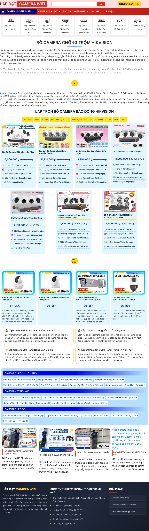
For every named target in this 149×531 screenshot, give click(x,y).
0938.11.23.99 (129, 4)
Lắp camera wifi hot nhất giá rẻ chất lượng (23, 415)
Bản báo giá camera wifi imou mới (76, 379)
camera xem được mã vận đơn (109, 379)
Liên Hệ (108, 11)
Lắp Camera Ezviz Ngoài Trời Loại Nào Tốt (18, 452)
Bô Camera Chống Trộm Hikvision (75, 42)
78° (67, 119)
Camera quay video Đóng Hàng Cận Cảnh (125, 385)
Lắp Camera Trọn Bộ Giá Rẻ (124, 415)
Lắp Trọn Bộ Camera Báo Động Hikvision (74, 111)
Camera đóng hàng (120, 497)
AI (52, 119)
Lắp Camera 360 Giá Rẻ (57, 415)
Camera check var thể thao (124, 504)
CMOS (123, 119)
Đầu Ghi (95, 11)
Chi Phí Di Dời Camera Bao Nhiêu (56, 455)
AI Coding (99, 119)
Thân (116, 119)
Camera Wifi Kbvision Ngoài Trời (122, 397)
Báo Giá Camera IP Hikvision (54, 385)
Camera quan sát (48, 11)
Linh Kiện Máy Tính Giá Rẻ (15, 421)
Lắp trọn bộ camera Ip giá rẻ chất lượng (90, 415)
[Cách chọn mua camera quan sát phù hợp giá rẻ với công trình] (145, 26)
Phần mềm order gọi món (123, 511)
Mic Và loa (27, 119)
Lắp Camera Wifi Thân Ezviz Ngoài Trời (21, 397)
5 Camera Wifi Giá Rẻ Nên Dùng (89, 397)
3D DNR (45, 119)
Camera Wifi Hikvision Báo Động (18, 403)
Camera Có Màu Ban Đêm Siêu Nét (86, 385)
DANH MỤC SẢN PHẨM (19, 11)
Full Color (88, 119)
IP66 (37, 119)
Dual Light (59, 119)
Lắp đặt (22, 4)
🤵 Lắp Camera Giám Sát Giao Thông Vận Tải (30, 330)
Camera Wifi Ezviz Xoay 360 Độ (92, 403)
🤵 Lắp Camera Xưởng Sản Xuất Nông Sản (101, 330)
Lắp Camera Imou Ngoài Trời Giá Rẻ (129, 453)
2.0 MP (108, 119)
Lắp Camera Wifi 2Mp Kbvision (57, 397)
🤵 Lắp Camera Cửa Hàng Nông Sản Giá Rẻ (29, 349)
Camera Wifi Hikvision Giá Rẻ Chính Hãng (55, 403)
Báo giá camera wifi (74, 11)
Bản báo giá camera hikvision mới (19, 379)
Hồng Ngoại (77, 119)
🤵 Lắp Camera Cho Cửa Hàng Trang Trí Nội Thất (105, 349)
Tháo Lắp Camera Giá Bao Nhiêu (93, 452)
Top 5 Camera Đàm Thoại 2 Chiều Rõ (20, 385)
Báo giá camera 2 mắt (47, 379)
